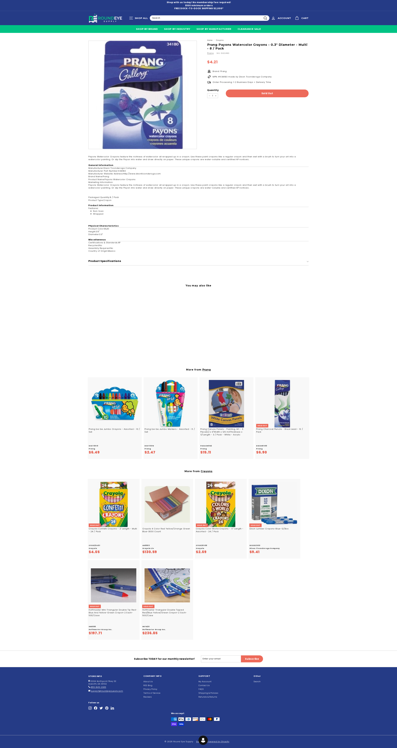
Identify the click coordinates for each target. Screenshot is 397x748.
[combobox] (209, 18)
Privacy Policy (150, 689)
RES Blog (147, 685)
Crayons (220, 40)
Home (209, 40)
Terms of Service (151, 693)
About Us (148, 681)
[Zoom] (143, 95)
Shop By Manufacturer (213, 28)
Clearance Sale (249, 28)
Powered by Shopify (218, 741)
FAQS (201, 689)
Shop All (139, 19)
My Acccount (205, 681)
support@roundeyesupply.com (107, 691)
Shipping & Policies (208, 693)
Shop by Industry (177, 28)
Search (257, 681)
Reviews (147, 697)
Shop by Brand (147, 28)
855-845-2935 (98, 687)
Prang (210, 53)
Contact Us (204, 685)
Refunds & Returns (207, 697)
